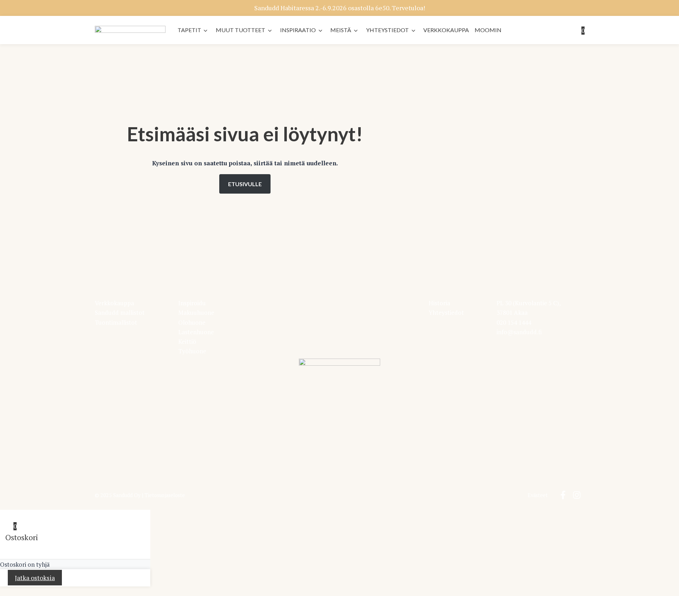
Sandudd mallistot (120, 312)
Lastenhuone (196, 332)
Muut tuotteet (240, 29)
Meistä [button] (340, 29)
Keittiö (187, 341)
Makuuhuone (196, 312)
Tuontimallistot (116, 322)
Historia (439, 303)
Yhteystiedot (387, 29)
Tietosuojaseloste (165, 495)
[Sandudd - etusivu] (130, 30)
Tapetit (189, 29)
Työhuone (192, 351)
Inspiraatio (298, 29)
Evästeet (538, 495)
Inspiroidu (192, 303)
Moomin (488, 29)
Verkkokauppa (446, 29)
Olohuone (191, 322)
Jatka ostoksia (35, 577)
